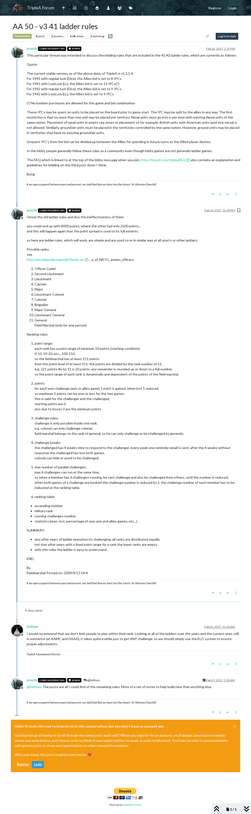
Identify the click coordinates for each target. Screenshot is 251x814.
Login (38, 764)
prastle (32, 48)
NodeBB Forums (132, 804)
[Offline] (19, 51)
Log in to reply (227, 36)
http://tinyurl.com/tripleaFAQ (163, 160)
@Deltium (93, 680)
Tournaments (22, 36)
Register (23, 764)
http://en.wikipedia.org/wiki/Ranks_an (55, 259)
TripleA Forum (40, 7)
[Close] (234, 726)
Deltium (32, 627)
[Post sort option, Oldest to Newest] (208, 36)
